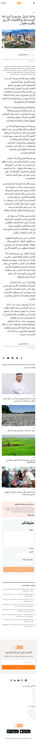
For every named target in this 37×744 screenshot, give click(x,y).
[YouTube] (18, 680)
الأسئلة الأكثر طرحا (31, 711)
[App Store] (25, 731)
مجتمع (33, 692)
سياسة (33, 688)
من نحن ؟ (33, 708)
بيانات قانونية (32, 715)
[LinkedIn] (15, 680)
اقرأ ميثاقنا (31, 515)
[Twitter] (22, 680)
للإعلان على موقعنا (31, 713)
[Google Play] (13, 731)
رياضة (34, 699)
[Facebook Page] (26, 680)
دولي (34, 703)
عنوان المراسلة (28, 559)
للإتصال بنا (32, 717)
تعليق (31, 530)
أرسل (18, 667)
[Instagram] (11, 680)
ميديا (34, 697)
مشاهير (33, 701)
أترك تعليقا (18, 569)
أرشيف (33, 719)
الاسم (31, 552)
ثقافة (34, 694)
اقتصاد (33, 12)
